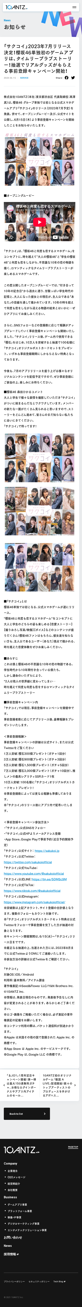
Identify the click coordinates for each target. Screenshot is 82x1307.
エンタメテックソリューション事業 (27, 1230)
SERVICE (24, 78)
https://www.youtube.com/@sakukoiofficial (34, 873)
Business (10, 1197)
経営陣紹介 (14, 1183)
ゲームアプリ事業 (17, 1204)
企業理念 (13, 1170)
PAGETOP (73, 1147)
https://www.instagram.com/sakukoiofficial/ (34, 902)
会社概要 (13, 1189)
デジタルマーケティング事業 (23, 1223)
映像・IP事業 (14, 1217)
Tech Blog (58, 1281)
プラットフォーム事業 (20, 1211)
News (8, 1246)
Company (10, 1163)
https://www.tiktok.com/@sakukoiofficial (32, 890)
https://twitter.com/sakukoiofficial (28, 862)
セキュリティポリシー (39, 1281)
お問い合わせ (13, 1237)
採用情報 (10, 1254)
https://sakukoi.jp (47, 850)
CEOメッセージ (16, 1177)
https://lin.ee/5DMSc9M (49, 879)
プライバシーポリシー (14, 1281)
